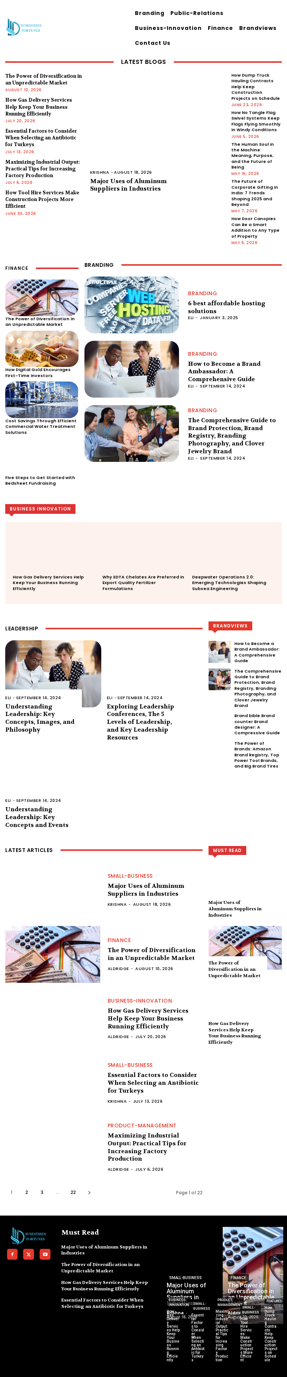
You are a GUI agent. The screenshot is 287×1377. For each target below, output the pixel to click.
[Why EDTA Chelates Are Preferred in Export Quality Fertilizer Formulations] (143, 553)
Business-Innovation (140, 1000)
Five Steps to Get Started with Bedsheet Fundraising (40, 480)
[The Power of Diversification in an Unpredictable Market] (41, 298)
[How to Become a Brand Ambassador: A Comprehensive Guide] (131, 369)
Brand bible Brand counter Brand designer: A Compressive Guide (257, 724)
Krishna (99, 172)
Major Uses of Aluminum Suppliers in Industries (128, 185)
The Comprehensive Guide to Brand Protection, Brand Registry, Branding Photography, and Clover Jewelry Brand (232, 435)
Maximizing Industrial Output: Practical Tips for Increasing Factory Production (42, 169)
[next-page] (89, 1192)
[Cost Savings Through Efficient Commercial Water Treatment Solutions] (41, 400)
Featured (274, 1301)
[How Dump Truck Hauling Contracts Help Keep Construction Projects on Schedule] (271, 1345)
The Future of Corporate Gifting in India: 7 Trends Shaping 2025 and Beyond (254, 192)
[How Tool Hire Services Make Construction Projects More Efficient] (247, 1345)
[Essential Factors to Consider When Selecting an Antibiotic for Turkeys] (52, 1083)
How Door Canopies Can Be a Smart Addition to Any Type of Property (255, 227)
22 (73, 1192)
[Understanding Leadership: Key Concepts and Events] (53, 777)
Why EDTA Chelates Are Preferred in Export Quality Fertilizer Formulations (143, 583)
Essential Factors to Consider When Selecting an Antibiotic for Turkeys (41, 138)
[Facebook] (12, 1254)
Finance (119, 940)
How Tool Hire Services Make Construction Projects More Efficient (42, 199)
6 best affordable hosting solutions (226, 307)
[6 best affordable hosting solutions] (131, 305)
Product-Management (142, 1125)
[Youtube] (45, 1254)
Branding (202, 293)
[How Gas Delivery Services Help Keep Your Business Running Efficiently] (54, 553)
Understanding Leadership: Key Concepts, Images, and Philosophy (39, 718)
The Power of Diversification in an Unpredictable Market (43, 79)
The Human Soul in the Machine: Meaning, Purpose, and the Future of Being (252, 155)
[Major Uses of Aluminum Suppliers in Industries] (157, 128)
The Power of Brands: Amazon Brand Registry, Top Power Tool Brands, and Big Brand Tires (256, 754)
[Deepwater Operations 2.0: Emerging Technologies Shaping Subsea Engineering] (233, 553)
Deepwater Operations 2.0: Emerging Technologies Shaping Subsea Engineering (229, 583)
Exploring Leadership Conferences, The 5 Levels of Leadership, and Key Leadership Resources (140, 722)
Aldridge (118, 969)
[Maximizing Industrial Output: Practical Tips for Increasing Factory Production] (52, 1147)
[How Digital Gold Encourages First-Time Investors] (41, 349)
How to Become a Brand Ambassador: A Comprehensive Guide (224, 371)
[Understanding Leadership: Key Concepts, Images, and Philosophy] (53, 673)
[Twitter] (28, 1254)
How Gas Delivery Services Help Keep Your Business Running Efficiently (38, 107)
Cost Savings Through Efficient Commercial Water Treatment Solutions (41, 426)
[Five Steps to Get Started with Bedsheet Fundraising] (41, 456)
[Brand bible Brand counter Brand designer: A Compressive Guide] (220, 724)
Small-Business (130, 876)
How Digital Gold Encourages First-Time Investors (38, 372)
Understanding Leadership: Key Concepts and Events (36, 817)
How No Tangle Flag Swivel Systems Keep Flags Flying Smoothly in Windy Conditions (256, 121)
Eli (191, 318)
